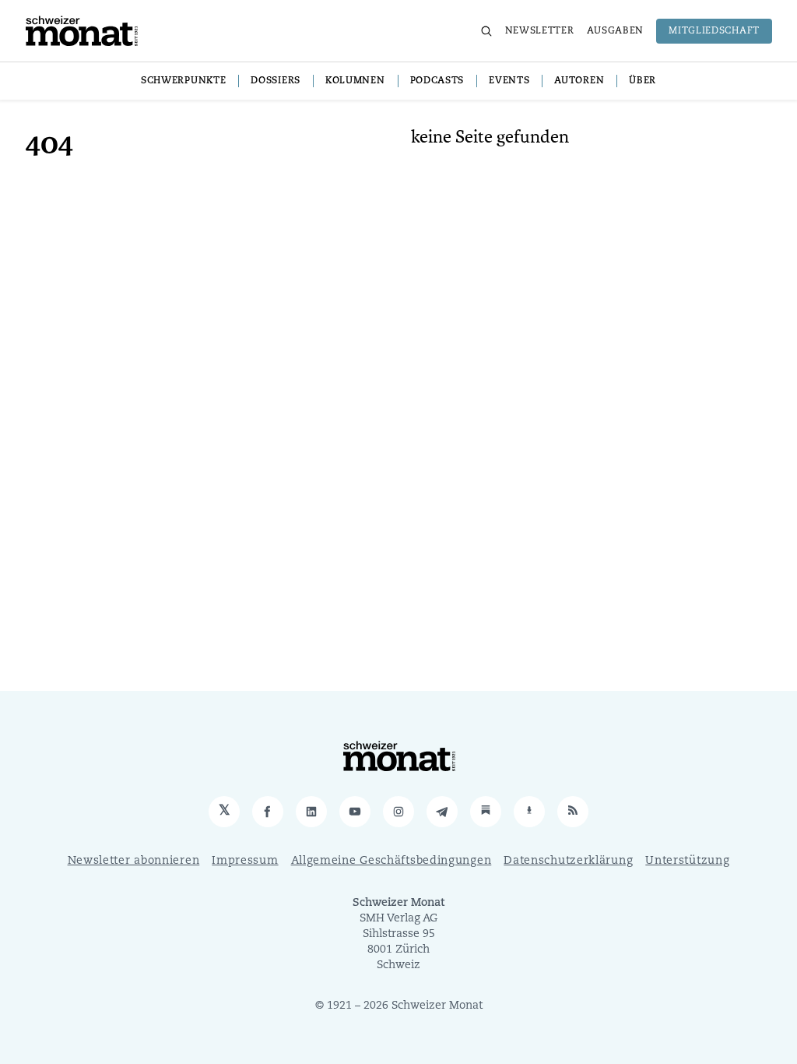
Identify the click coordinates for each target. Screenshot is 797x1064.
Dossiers (275, 81)
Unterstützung (687, 861)
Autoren (579, 81)
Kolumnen (355, 81)
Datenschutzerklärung (568, 861)
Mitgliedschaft (714, 31)
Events (509, 81)
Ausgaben (615, 31)
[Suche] (486, 31)
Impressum (245, 861)
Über (642, 81)
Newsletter (539, 31)
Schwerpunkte (183, 81)
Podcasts (437, 81)
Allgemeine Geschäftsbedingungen (391, 861)
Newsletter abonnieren (134, 861)
